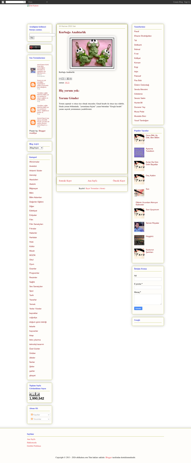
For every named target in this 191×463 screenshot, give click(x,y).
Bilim (31, 193)
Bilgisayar (33, 188)
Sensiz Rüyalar (152, 223)
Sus (147, 189)
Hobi (31, 242)
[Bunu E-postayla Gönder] (60, 78)
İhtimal (137, 49)
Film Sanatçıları (36, 224)
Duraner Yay (139, 107)
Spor (31, 291)
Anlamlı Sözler (35, 170)
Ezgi (136, 67)
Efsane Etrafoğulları (143, 36)
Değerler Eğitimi (36, 202)
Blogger (109, 457)
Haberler (33, 233)
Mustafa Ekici (140, 116)
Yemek (32, 304)
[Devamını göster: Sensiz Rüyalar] (33, 99)
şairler (32, 371)
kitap (31, 335)
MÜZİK (32, 255)
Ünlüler (32, 353)
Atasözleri (33, 179)
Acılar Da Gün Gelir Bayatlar (152, 163)
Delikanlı (138, 45)
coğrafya (33, 317)
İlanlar (32, 362)
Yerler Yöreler (35, 309)
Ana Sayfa (92, 180)
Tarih (31, 295)
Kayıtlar (36, 415)
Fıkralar (32, 228)
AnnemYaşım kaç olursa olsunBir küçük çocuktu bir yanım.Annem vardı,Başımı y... (43, 121)
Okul (31, 260)
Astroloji (32, 175)
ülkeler (32, 358)
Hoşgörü (149, 236)
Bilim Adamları (35, 197)
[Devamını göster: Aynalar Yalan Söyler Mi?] (33, 87)
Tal (135, 40)
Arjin (136, 71)
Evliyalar (33, 215)
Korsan (137, 62)
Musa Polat (139, 111)
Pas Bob (138, 80)
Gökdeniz (138, 94)
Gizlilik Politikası (34, 446)
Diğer (31, 206)
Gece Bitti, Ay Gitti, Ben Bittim (152, 136)
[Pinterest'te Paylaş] (70, 78)
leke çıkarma (35, 340)
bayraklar (33, 313)
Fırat (136, 54)
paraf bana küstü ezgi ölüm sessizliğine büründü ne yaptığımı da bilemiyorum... (43, 69)
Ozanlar (32, 268)
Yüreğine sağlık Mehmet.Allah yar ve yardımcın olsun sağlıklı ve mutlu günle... (43, 96)
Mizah (32, 251)
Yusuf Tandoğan (141, 120)
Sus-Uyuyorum (152, 209)
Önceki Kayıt (119, 180)
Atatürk (32, 184)
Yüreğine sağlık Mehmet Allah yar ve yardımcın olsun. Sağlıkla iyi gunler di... (43, 109)
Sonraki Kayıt (65, 180)
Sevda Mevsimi (141, 89)
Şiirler (31, 366)
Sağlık (32, 282)
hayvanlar (33, 331)
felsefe (32, 326)
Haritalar (33, 237)
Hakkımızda (31, 442)
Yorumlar (37, 419)
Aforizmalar (34, 162)
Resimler (33, 277)
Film (31, 219)
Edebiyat (33, 211)
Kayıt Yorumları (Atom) (95, 188)
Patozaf (137, 76)
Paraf (136, 31)
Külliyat (137, 58)
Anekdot (33, 166)
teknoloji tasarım (36, 344)
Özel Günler (34, 349)
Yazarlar (33, 300)
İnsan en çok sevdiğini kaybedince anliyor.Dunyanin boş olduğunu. (42, 84)
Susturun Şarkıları (150, 251)
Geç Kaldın (151, 175)
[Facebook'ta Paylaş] (68, 78)
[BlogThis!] (62, 78)
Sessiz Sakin (139, 98)
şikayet (32, 375)
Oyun (31, 264)
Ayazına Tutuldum (150, 149)
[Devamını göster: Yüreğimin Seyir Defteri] (33, 72)
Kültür (32, 246)
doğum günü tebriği (38, 322)
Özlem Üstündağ (141, 85)
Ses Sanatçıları (36, 286)
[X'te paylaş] (65, 78)
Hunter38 (138, 103)
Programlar (34, 273)
